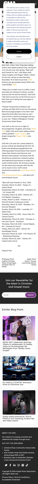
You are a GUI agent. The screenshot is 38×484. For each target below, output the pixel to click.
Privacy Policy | (8, 477)
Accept (19, 51)
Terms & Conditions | (22, 477)
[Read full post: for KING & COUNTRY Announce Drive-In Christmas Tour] (19, 368)
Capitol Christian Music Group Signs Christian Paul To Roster (9, 264)
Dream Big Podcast (28, 170)
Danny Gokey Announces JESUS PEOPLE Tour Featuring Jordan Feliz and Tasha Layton (18, 418)
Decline (19, 57)
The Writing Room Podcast (12, 175)
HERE (30, 80)
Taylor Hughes (20, 134)
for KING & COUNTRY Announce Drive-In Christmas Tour (17, 383)
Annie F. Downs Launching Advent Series (29, 263)
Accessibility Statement (11, 480)
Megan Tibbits (21, 136)
